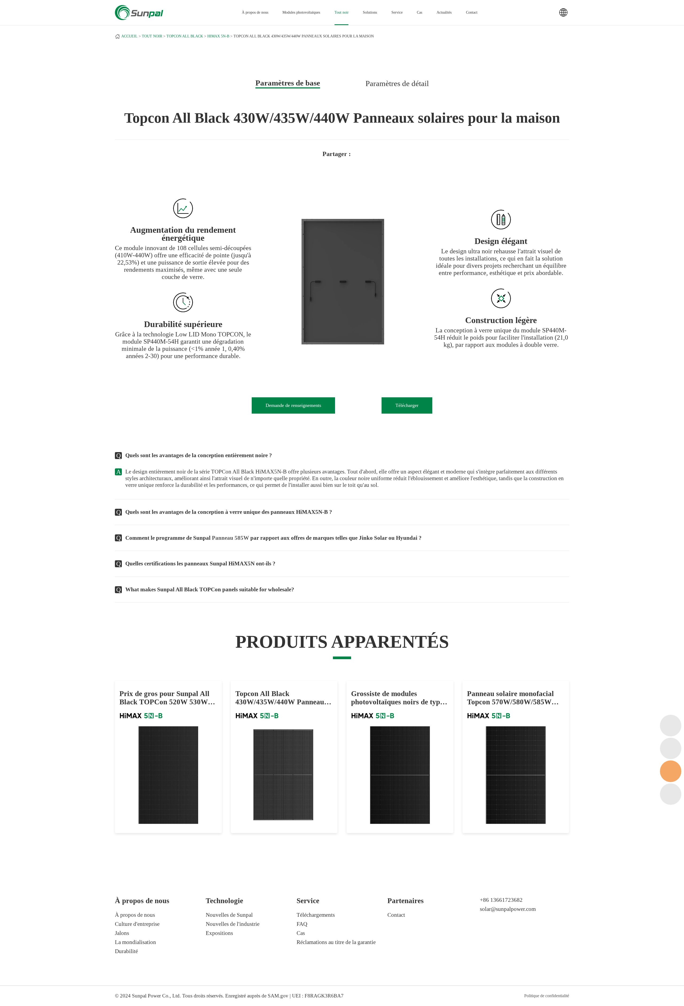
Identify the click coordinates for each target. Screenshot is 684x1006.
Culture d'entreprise (137, 924)
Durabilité (126, 951)
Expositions (219, 933)
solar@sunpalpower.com (508, 909)
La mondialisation (135, 942)
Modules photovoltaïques (301, 12)
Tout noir (342, 12)
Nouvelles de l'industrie (232, 924)
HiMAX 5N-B (218, 36)
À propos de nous (135, 915)
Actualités (444, 12)
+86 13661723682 (501, 900)
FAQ (302, 924)
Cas (419, 12)
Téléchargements (316, 915)
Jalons (122, 933)
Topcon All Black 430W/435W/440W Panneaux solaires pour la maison (304, 36)
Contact (471, 12)
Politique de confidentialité (546, 995)
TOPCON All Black (184, 36)
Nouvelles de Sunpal (229, 915)
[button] (281, 282)
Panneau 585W (230, 538)
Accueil (129, 36)
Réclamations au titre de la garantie (336, 942)
